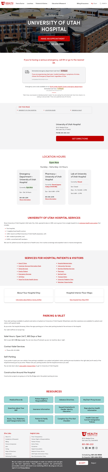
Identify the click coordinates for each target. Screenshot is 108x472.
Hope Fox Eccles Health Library (28, 279)
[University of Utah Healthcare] (93, 434)
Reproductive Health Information (92, 409)
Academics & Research (11, 439)
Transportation (62, 277)
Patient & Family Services (41, 419)
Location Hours (50, 110)
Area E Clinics (23, 263)
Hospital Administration (65, 263)
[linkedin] (93, 448)
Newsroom (8, 454)
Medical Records (16, 399)
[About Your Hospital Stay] (28, 296)
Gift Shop (21, 277)
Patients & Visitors (41, 3)
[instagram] (97, 448)
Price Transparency (36, 436)
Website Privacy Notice (37, 451)
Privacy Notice (25, 468)
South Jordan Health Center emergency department (66, 86)
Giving (7, 449)
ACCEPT (82, 463)
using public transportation (27, 366)
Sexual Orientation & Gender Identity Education (67, 409)
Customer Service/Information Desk (30, 266)
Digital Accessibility (36, 449)
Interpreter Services (64, 266)
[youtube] (90, 448)
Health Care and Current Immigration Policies (92, 419)
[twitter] (83, 448)
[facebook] (86, 448)
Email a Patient (23, 271)
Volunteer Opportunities (65, 282)
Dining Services (23, 269)
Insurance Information (41, 409)
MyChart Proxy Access (92, 399)
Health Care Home (49, 15)
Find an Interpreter (10, 444)
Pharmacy (61, 271)
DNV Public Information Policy (39, 454)
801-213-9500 (57, 43)
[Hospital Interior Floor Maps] (79, 296)
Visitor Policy (34, 444)
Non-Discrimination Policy (38, 456)
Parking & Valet (77, 110)
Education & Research (59, 3)
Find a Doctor (20, 3)
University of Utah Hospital (27, 110)
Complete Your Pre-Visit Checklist (67, 419)
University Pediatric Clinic (65, 279)
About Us (8, 436)
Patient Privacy (35, 441)
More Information (25, 200)
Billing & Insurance (82, 3)
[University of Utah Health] (7, 3)
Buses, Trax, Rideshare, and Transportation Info (16, 419)
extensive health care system (88, 223)
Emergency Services (25, 274)
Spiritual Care (62, 274)
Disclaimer (34, 446)
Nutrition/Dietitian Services (66, 269)
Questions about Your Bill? (16, 409)
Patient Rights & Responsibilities (41, 399)
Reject (93, 463)
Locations (30, 3)
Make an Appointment (53, 38)
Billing (7, 441)
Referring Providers (10, 456)
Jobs (6, 446)
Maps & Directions (10, 451)
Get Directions (80, 138)
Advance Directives (66, 399)
